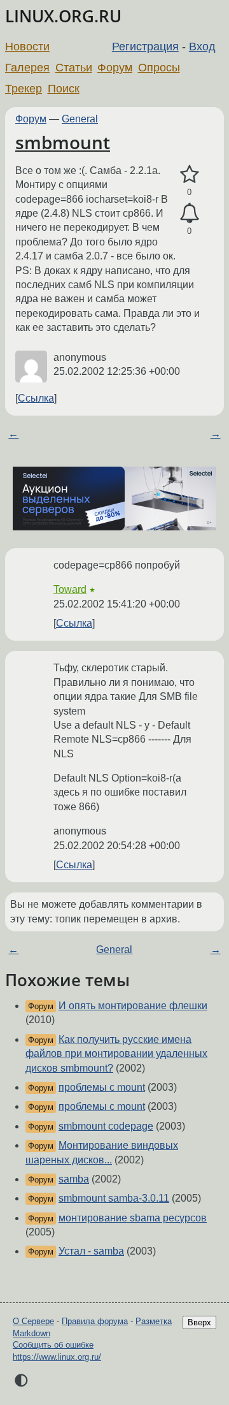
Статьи (73, 67)
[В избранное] (189, 174)
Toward (70, 589)
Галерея (27, 67)
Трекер (23, 88)
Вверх (199, 1322)
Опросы (159, 67)
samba (74, 1179)
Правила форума (95, 1321)
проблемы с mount (102, 1087)
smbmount (62, 142)
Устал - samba (91, 1251)
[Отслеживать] (189, 213)
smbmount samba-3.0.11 (114, 1198)
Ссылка (36, 398)
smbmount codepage (106, 1126)
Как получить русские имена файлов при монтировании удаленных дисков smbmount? (116, 1054)
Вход (202, 46)
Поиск (64, 88)
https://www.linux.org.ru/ (57, 1357)
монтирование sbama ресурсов (133, 1217)
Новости (27, 46)
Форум (114, 67)
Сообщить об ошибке (53, 1345)
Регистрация (145, 46)
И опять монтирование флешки (133, 1005)
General (80, 118)
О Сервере (33, 1321)
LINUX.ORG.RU (63, 16)
